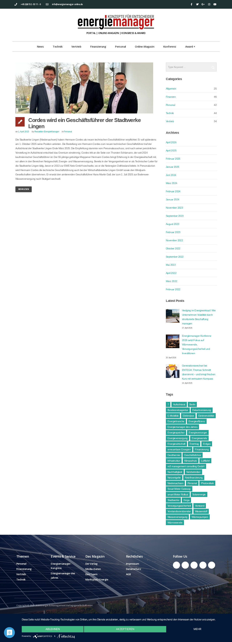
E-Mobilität (172, 415)
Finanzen (171, 96)
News (40, 46)
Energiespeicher (176, 432)
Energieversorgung (177, 438)
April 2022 (171, 273)
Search (213, 66)
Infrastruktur (173, 460)
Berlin (192, 404)
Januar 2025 (172, 166)
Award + (190, 46)
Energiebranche (175, 421)
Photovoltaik (207, 483)
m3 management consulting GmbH (185, 466)
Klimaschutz (190, 460)
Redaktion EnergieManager (46, 131)
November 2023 (174, 207)
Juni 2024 (171, 175)
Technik (57, 46)
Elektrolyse (188, 415)
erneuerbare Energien (179, 449)
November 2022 (174, 240)
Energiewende (199, 438)
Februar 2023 (173, 232)
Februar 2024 (173, 191)
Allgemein (171, 88)
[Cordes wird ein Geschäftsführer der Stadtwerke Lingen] (87, 87)
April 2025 (171, 150)
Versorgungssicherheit (179, 505)
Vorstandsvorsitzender (179, 511)
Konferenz (169, 46)
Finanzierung (98, 46)
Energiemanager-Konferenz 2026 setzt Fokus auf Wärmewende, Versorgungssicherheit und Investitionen (196, 344)
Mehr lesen (23, 189)
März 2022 (171, 281)
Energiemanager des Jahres (182, 426)
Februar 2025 (173, 158)
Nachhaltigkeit (174, 471)
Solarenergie (199, 494)
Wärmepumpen (200, 516)
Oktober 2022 (173, 248)
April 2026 (171, 142)
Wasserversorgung (177, 516)
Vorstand (199, 505)
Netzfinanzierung (193, 477)
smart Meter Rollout (177, 494)
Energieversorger (198, 432)
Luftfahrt (205, 460)
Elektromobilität (206, 415)
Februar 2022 (173, 289)
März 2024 (171, 183)
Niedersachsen (175, 483)
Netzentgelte (174, 477)
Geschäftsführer (192, 455)
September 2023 (175, 215)
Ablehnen (52, 629)
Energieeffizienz (196, 421)
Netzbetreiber (193, 471)
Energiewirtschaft (176, 443)
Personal (120, 46)
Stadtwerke (173, 500)
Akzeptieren (125, 629)
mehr (197, 629)
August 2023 (172, 224)
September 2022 (175, 256)
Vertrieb (76, 46)
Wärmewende (174, 522)
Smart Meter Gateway (179, 488)
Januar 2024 (172, 199)
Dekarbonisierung (201, 410)
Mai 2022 (171, 264)
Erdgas (206, 443)
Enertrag (194, 443)
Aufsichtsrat (179, 404)
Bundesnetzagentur (177, 410)
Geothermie (173, 455)
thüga (186, 500)
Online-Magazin (144, 46)
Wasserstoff (201, 511)
